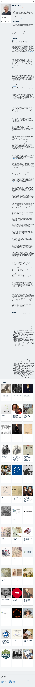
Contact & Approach (12, 682)
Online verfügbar (30, 51)
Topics (19, 678)
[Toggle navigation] (34, 1)
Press (27, 679)
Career (10, 680)
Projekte (19, 679)
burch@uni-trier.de (6, 15)
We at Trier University (12, 681)
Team (10, 679)
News (27, 678)
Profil (10, 678)
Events (28, 680)
